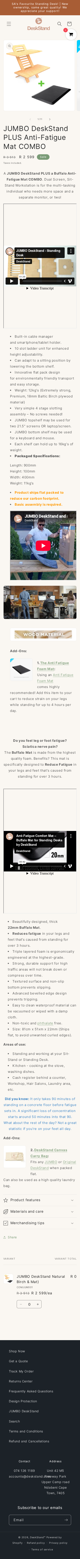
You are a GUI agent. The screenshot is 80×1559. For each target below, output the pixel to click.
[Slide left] (30, 119)
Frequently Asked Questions (31, 1391)
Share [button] (12, 1237)
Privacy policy (58, 1542)
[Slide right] (50, 119)
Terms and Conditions (26, 1431)
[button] (9, 24)
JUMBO (51, 1162)
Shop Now (17, 1351)
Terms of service (42, 1549)
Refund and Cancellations (29, 1441)
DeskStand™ (38, 1537)
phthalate (45, 1023)
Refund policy (36, 1542)
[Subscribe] (66, 1520)
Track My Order (21, 1371)
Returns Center (20, 1381)
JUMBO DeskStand (24, 1411)
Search (14, 1421)
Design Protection (23, 1401)
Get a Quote (18, 1361)
